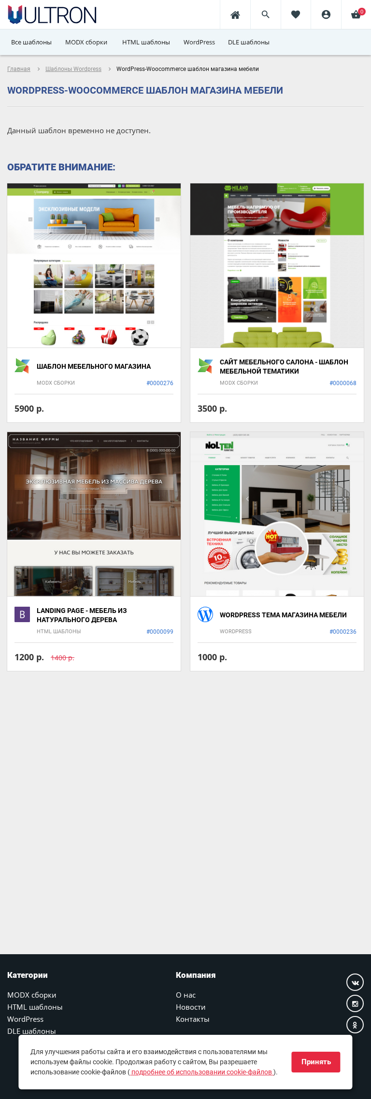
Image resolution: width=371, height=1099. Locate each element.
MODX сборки (32, 995)
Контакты (193, 1019)
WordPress (25, 1019)
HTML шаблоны (35, 1007)
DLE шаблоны (31, 1031)
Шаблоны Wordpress (73, 69)
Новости (191, 1007)
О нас (186, 995)
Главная (18, 69)
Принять (316, 1061)
